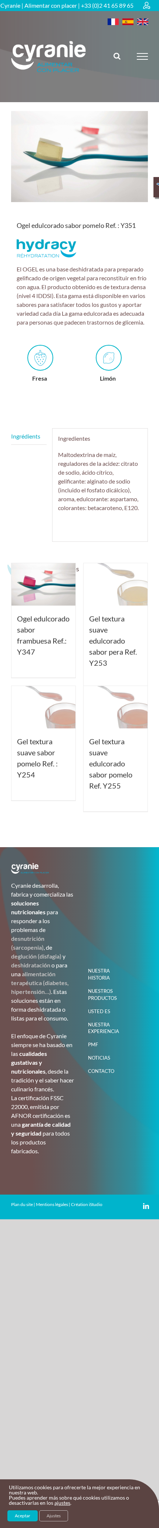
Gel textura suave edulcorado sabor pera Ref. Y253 (113, 640)
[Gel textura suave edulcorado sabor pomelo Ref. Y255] (116, 707)
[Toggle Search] (117, 56)
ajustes (62, 1503)
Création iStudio (86, 1204)
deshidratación (30, 965)
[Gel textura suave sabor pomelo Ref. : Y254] (43, 707)
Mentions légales (52, 1204)
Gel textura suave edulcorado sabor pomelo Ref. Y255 (110, 763)
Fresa (39, 378)
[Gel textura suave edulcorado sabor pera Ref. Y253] (116, 584)
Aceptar (22, 1515)
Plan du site (22, 1204)
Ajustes (54, 1515)
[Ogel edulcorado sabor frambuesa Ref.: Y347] (43, 584)
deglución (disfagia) (36, 956)
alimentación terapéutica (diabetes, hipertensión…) (40, 982)
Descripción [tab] (29, 436)
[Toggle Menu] (142, 56)
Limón (108, 378)
